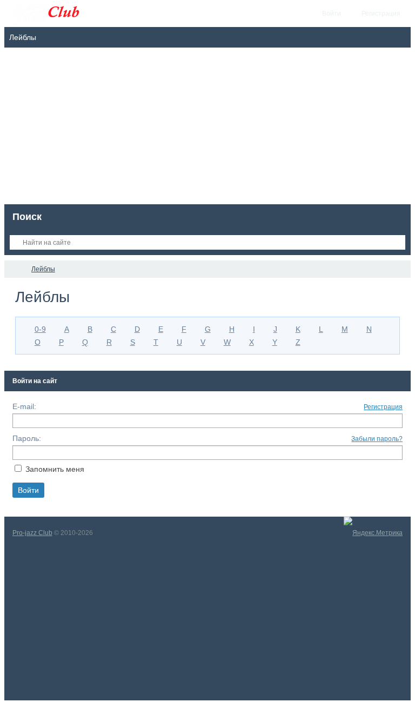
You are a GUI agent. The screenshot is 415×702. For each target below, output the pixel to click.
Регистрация (383, 407)
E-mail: (24, 406)
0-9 (40, 329)
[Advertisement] (207, 128)
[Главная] (14, 269)
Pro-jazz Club (32, 533)
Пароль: (26, 438)
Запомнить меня (54, 469)
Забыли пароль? (377, 439)
